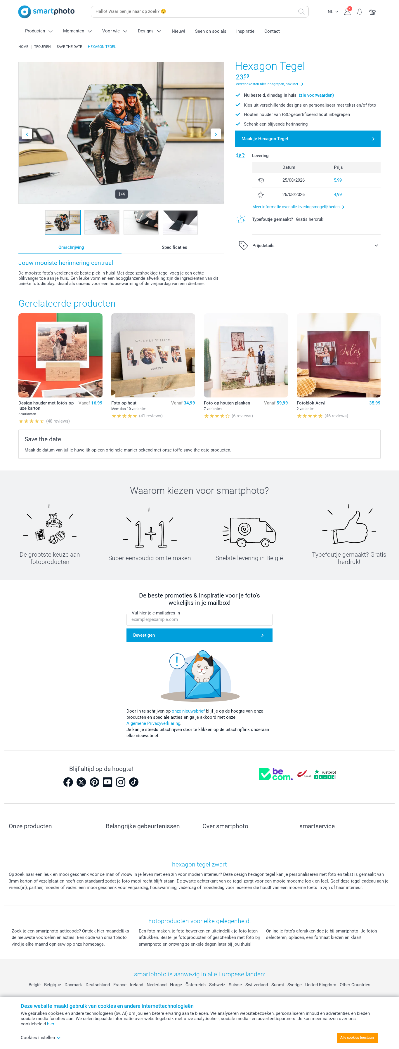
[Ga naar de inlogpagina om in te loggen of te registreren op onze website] (347, 11)
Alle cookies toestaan (357, 1038)
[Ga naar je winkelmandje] (372, 11)
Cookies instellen (38, 1037)
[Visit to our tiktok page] (134, 782)
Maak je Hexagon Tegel (265, 138)
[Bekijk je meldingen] (360, 11)
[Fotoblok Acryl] (339, 355)
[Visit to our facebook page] (68, 782)
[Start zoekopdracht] (301, 11)
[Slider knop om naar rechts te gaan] (216, 133)
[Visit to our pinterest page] (94, 782)
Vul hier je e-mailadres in (156, 613)
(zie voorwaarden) (316, 95)
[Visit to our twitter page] (81, 782)
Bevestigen (144, 635)
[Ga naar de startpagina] (46, 11)
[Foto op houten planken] (246, 355)
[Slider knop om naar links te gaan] (27, 133)
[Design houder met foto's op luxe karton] (60, 355)
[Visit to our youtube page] (107, 782)
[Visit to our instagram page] (121, 782)
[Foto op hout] (153, 355)
